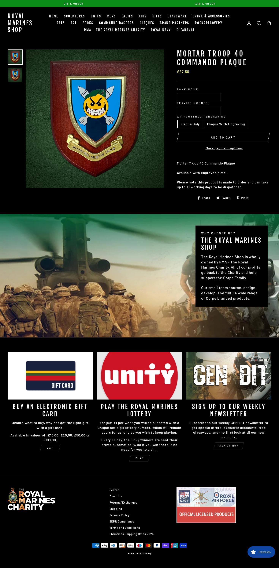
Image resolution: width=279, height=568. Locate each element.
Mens (111, 16)
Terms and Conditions (125, 527)
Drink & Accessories (211, 16)
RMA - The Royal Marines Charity (114, 30)
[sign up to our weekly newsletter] (228, 376)
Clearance (186, 30)
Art (74, 23)
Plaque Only (190, 124)
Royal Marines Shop (20, 23)
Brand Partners (174, 23)
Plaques (147, 23)
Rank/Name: (188, 89)
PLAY (139, 458)
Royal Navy (161, 30)
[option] (74, 3)
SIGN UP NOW (228, 445)
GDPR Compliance (122, 521)
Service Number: (193, 102)
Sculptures (74, 16)
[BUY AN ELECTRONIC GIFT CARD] (50, 376)
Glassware (177, 16)
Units (96, 16)
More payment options (224, 148)
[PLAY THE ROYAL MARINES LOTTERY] (139, 376)
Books (88, 23)
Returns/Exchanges (123, 502)
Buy (50, 448)
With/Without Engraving (201, 116)
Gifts (157, 16)
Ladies (127, 16)
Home (53, 16)
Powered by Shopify (139, 553)
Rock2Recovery (208, 23)
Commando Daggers (116, 23)
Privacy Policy (120, 515)
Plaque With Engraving (226, 124)
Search (114, 490)
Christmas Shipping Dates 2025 (132, 534)
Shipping (116, 508)
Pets (61, 23)
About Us (116, 496)
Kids (143, 16)
